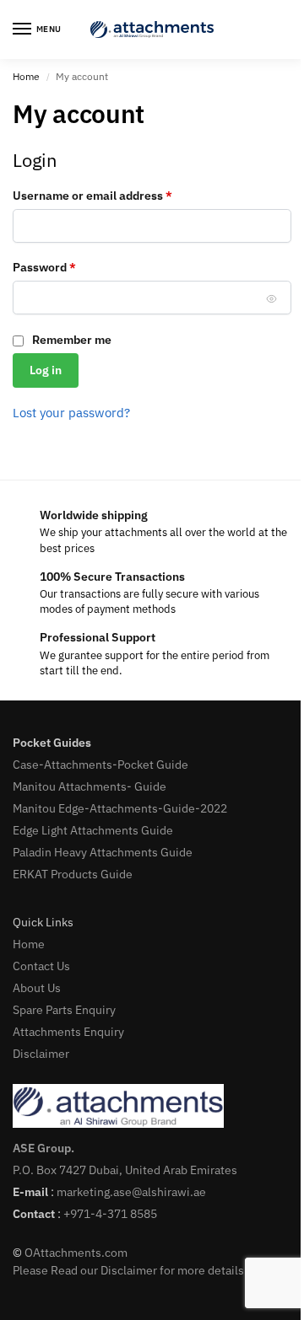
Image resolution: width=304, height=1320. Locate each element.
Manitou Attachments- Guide (89, 786)
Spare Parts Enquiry (64, 1009)
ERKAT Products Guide (73, 874)
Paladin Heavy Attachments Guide (103, 852)
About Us (37, 987)
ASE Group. (43, 1148)
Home (26, 76)
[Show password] (272, 298)
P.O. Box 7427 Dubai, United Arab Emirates (125, 1170)
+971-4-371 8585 (110, 1213)
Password (69, 267)
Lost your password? (71, 413)
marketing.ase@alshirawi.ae (131, 1191)
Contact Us (41, 966)
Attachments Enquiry (68, 1031)
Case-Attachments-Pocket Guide (100, 764)
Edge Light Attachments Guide (93, 830)
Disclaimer (41, 1053)
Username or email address (117, 195)
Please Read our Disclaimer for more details (128, 1270)
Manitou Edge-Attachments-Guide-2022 (120, 808)
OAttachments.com (76, 1252)
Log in (46, 370)
